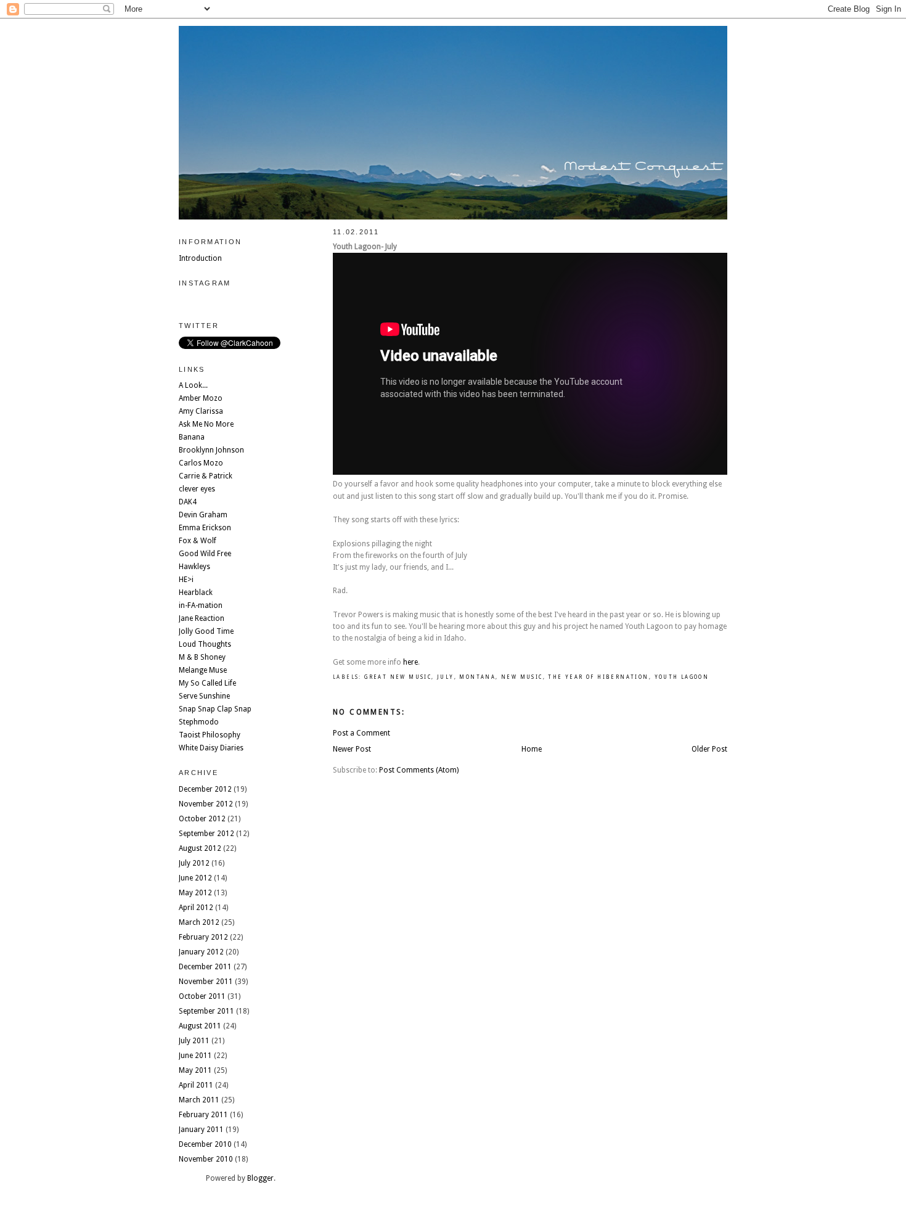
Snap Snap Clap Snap (215, 709)
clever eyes (197, 489)
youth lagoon (682, 677)
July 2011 (194, 1040)
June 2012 (195, 878)
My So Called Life (207, 683)
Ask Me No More (206, 424)
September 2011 (206, 1011)
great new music (397, 677)
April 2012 (196, 907)
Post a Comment (361, 733)
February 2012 (203, 937)
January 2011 (201, 1129)
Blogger (260, 1178)
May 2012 (195, 892)
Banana (192, 437)
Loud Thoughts (205, 644)
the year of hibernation (598, 677)
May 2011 (195, 1070)
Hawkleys (194, 566)
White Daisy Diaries (211, 748)
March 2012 (199, 922)
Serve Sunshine (204, 696)
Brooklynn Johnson (211, 450)
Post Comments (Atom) (419, 770)
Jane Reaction (201, 618)
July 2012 (194, 863)
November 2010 (206, 1159)
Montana (477, 677)
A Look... (193, 385)
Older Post (709, 749)
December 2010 (205, 1144)
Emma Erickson (205, 527)
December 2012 (205, 789)
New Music (522, 677)
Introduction (200, 258)
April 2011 (196, 1085)
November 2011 (206, 981)
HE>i (186, 579)
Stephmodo (199, 722)
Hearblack (196, 592)
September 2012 (206, 833)
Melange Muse (203, 670)
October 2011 (202, 996)
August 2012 (200, 848)
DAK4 (188, 502)
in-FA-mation (200, 605)
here (410, 662)
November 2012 (206, 804)
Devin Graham (203, 515)
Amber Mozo (200, 398)
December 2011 (205, 966)
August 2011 (200, 1026)
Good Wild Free (205, 553)
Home (531, 749)
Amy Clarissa (201, 411)
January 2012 (201, 952)
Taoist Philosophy (209, 735)
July (445, 677)
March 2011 (199, 1100)
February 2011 (203, 1114)
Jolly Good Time (206, 631)
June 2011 (195, 1055)
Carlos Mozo (201, 463)
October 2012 (202, 818)
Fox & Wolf (197, 540)
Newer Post (352, 749)
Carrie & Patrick (205, 476)
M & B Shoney (202, 657)
